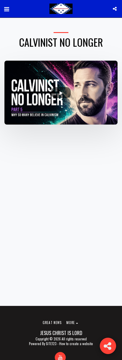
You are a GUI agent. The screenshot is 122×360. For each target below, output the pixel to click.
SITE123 (51, 343)
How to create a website (76, 343)
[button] (6, 8)
